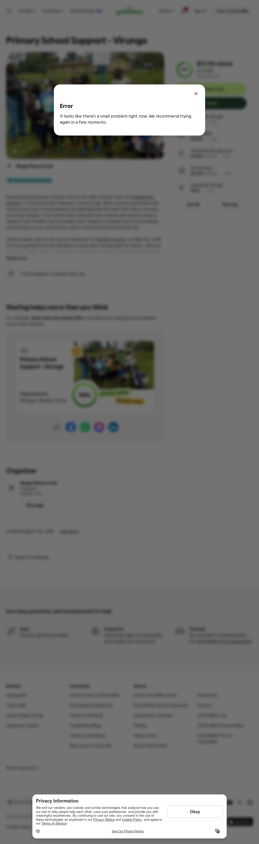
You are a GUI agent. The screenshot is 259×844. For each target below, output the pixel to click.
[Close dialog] (196, 93)
